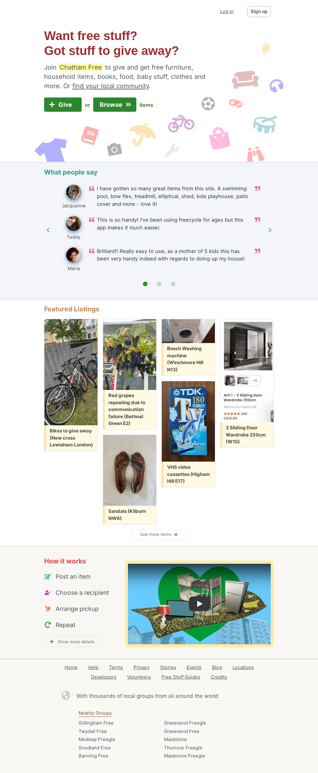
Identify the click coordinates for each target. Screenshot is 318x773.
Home (71, 667)
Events (194, 667)
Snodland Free (95, 748)
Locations (243, 667)
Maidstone (175, 739)
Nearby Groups (95, 713)
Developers (103, 677)
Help (93, 667)
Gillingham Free (96, 723)
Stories (168, 667)
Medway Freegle (97, 739)
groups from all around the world (177, 696)
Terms (116, 667)
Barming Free (93, 756)
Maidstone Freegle (184, 756)
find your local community (110, 86)
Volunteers (139, 677)
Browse (111, 104)
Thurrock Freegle (183, 748)
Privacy (142, 667)
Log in (227, 11)
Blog (217, 667)
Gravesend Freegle (185, 723)
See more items (157, 534)
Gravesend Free (181, 731)
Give (66, 104)
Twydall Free (93, 731)
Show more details (74, 641)
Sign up (259, 11)
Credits (219, 677)
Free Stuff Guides (180, 677)
